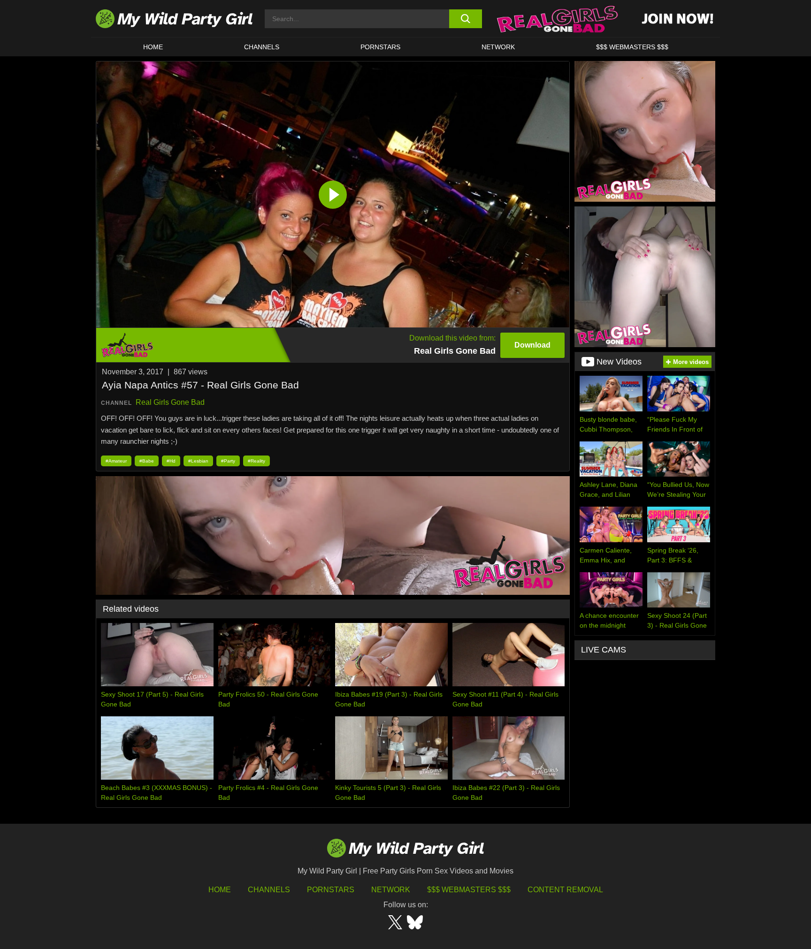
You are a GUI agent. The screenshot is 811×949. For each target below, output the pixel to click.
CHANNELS (261, 47)
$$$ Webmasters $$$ (469, 890)
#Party (228, 460)
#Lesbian (198, 460)
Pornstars (380, 47)
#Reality (256, 460)
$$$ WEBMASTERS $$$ (632, 47)
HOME (153, 47)
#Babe (146, 460)
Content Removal (565, 890)
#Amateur (116, 460)
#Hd (171, 460)
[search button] (465, 18)
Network (498, 47)
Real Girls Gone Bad (170, 402)
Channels (269, 890)
